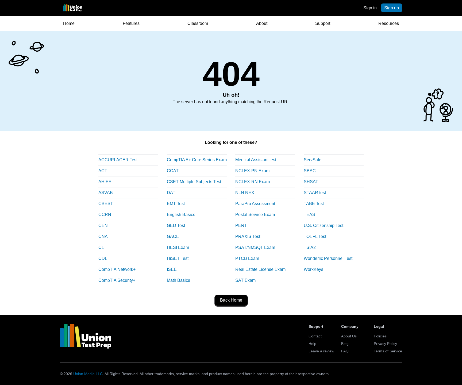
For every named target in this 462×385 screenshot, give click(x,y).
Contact (315, 336)
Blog (345, 343)
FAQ (345, 351)
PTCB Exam (247, 258)
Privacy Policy (385, 343)
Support (322, 23)
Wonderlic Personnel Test (328, 258)
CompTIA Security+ (116, 280)
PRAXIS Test (247, 236)
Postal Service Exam (255, 214)
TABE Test (314, 203)
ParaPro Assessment (255, 203)
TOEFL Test (315, 236)
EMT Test (176, 203)
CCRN (104, 214)
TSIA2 (310, 247)
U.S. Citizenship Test (323, 225)
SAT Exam (245, 280)
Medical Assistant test (255, 159)
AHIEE (104, 181)
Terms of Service (388, 351)
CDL (102, 258)
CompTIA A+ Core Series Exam (197, 159)
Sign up (391, 8)
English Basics (181, 214)
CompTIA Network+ (117, 269)
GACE (173, 236)
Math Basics (178, 280)
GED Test (176, 225)
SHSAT (311, 181)
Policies (380, 336)
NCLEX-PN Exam (252, 170)
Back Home (231, 300)
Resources (388, 23)
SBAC (310, 170)
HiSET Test (177, 258)
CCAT (173, 170)
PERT (241, 225)
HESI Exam (178, 247)
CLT (102, 247)
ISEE (172, 269)
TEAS (309, 214)
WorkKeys (313, 269)
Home (69, 23)
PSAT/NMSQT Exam (255, 247)
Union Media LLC (88, 374)
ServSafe (312, 159)
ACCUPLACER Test (117, 159)
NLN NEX (244, 192)
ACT (102, 170)
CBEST (105, 203)
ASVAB (105, 192)
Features (131, 23)
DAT (171, 192)
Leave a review (321, 351)
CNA (103, 236)
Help (312, 343)
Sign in (370, 8)
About (261, 23)
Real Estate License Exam (260, 269)
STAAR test (315, 192)
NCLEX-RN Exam (252, 181)
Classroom (197, 23)
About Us (349, 336)
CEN (103, 225)
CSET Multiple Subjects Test (194, 181)
